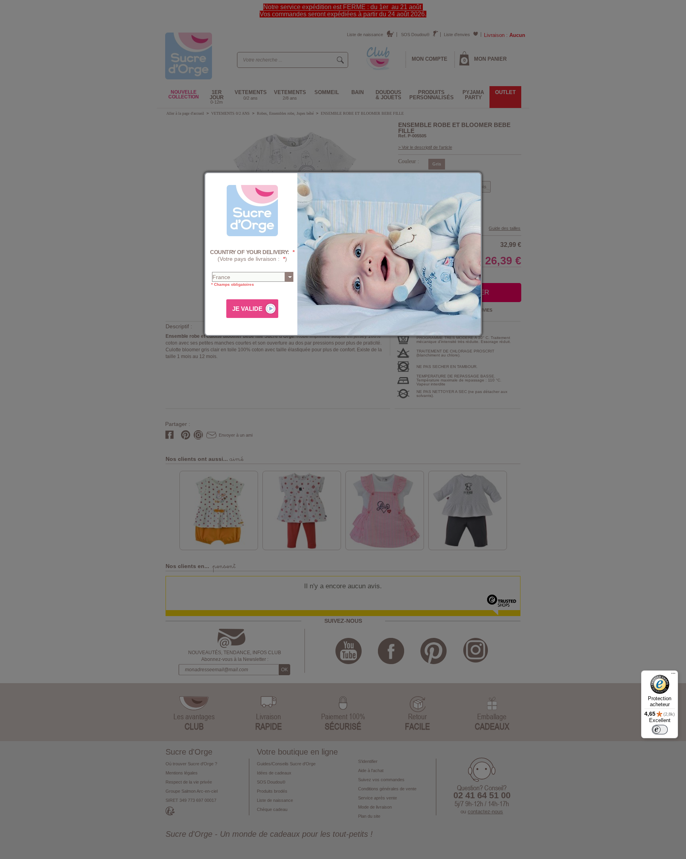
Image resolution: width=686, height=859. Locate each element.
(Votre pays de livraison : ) (252, 255)
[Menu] (673, 675)
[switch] (660, 729)
